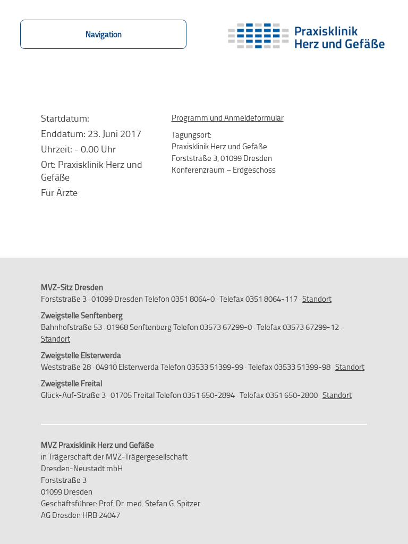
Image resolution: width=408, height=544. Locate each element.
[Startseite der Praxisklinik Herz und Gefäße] (305, 38)
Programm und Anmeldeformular (228, 117)
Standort (317, 298)
